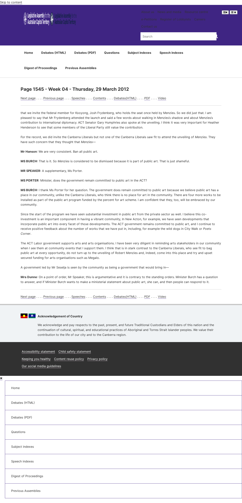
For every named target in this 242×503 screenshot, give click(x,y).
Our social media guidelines (41, 366)
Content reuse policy (69, 359)
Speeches (78, 98)
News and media (169, 12)
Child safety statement (74, 351)
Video (162, 98)
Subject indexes (139, 53)
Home (28, 53)
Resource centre (196, 12)
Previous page (53, 98)
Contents (99, 98)
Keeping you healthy (36, 359)
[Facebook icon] (199, 350)
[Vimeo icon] (217, 350)
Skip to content (11, 2)
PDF (147, 98)
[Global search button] (216, 36)
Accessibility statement (38, 351)
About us (147, 12)
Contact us (149, 26)
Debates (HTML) (53, 53)
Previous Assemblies (80, 68)
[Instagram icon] (190, 350)
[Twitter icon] (208, 350)
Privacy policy (97, 359)
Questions (111, 53)
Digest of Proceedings (40, 68)
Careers (199, 19)
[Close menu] (1, 378)
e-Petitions (149, 19)
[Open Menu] (225, 12)
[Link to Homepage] (50, 19)
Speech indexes (171, 53)
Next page (28, 98)
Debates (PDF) (85, 53)
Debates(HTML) (125, 98)
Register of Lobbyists (175, 19)
